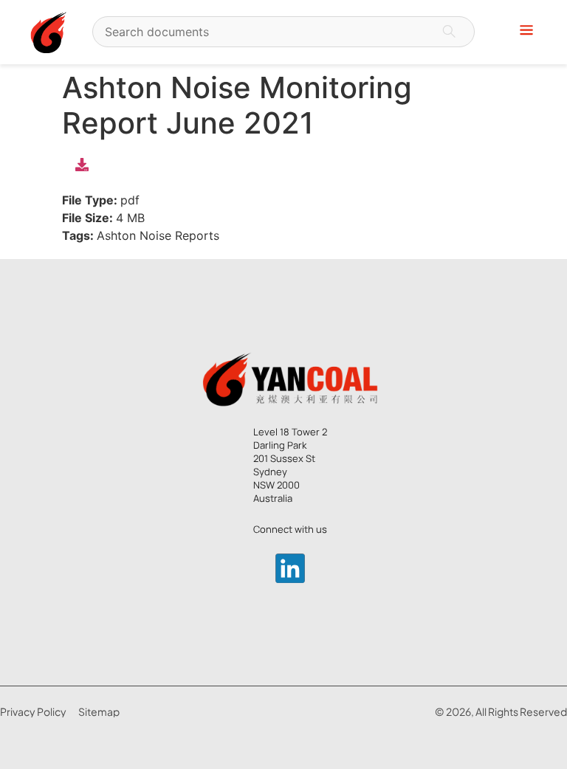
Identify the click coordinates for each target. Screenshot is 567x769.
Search (449, 31)
